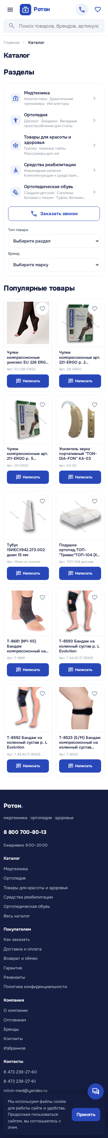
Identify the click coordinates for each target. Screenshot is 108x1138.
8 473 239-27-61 (20, 1081)
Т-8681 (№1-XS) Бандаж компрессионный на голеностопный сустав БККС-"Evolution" (26, 646)
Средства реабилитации (28, 897)
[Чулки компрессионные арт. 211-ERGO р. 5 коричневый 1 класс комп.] (28, 419)
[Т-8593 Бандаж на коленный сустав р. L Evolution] (80, 612)
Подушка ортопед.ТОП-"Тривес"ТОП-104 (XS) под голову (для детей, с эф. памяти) (80, 550)
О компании (16, 1010)
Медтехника (16, 868)
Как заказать (17, 939)
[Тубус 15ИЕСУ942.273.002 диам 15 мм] (28, 515)
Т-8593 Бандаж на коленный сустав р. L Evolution (79, 646)
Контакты (13, 1038)
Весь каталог (17, 916)
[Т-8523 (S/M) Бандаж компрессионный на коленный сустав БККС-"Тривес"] (80, 708)
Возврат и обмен (21, 958)
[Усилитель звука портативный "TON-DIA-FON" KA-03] (80, 419)
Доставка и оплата (23, 949)
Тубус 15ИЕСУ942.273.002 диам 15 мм (26, 550)
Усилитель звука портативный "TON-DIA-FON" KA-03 (78, 454)
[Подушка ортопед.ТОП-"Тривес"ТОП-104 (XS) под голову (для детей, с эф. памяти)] (80, 515)
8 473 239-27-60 (20, 1072)
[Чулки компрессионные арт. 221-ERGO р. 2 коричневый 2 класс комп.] (80, 323)
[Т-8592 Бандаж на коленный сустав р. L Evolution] (28, 708)
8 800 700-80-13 (25, 832)
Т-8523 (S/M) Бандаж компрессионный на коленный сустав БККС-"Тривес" (79, 742)
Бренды (11, 1029)
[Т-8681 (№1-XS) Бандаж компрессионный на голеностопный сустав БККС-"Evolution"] (28, 612)
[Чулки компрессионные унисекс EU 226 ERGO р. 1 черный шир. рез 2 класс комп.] (28, 323)
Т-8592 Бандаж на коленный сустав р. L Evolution (27, 742)
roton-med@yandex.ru (25, 1090)
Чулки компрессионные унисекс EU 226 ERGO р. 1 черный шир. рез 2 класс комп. (28, 357)
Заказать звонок (54, 213)
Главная (12, 42)
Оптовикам (15, 1020)
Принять (85, 1115)
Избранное (15, 1048)
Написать (28, 381)
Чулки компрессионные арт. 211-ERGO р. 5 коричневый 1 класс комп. (27, 454)
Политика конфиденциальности (35, 986)
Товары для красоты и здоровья (36, 887)
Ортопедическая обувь (27, 906)
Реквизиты (14, 977)
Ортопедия (15, 878)
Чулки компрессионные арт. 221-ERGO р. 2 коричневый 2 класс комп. (79, 357)
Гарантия (13, 968)
